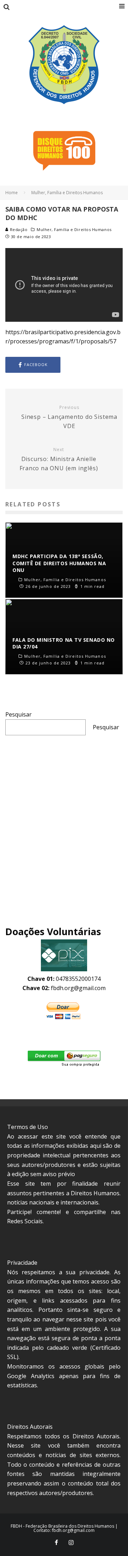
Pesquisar (18, 714)
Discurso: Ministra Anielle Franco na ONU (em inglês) (59, 459)
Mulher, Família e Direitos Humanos (74, 229)
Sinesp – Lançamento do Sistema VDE (69, 417)
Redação (18, 229)
